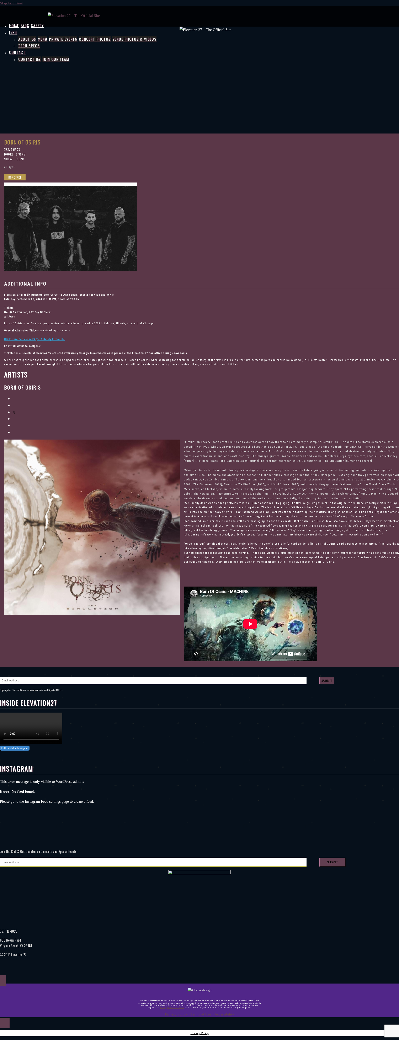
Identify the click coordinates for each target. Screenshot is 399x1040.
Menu (42, 39)
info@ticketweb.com (172, 1007)
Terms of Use (201, 1014)
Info (13, 32)
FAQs (25, 25)
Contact (17, 52)
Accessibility (224, 1014)
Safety (37, 25)
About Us (27, 39)
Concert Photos (95, 39)
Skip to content (11, 3)
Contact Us (29, 59)
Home (14, 25)
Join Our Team (55, 59)
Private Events (63, 39)
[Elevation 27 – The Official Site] (74, 15)
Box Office (14, 177)
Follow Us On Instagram (14, 748)
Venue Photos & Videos (134, 39)
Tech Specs (29, 45)
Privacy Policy (176, 1014)
